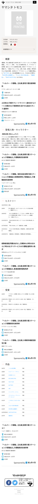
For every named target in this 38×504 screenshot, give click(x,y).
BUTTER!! (6, 73)
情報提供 (19, 490)
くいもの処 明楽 (12, 368)
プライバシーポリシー (19, 494)
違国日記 (10, 415)
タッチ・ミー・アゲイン (14, 371)
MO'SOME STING (12, 378)
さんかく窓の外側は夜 (22, 75)
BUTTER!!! (11, 385)
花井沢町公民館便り (8, 75)
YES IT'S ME (11, 382)
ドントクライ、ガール (13, 392)
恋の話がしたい (12, 375)
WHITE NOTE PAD (11, 77)
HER (9, 388)
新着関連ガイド (7, 49)
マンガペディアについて (19, 489)
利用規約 (19, 492)
